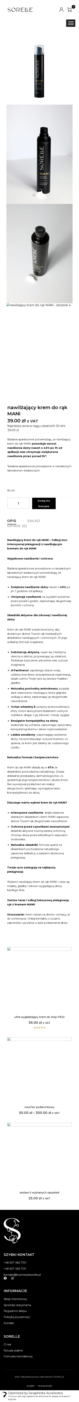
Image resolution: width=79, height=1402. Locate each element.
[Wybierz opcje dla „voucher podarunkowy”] (39, 1075)
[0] (69, 10)
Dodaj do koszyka (44, 503)
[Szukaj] (59, 23)
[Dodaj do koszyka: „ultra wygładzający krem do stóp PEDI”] (39, 984)
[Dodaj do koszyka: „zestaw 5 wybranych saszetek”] (39, 1160)
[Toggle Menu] (71, 23)
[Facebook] (5, 1278)
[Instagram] (12, 1278)
